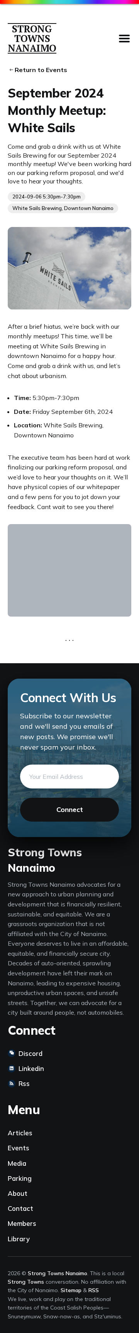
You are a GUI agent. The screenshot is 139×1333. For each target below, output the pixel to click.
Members (22, 1223)
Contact (20, 1208)
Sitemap (71, 1290)
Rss (24, 1083)
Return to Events (40, 70)
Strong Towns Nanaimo (32, 38)
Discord (30, 1053)
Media (17, 1163)
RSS (93, 1290)
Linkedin (31, 1068)
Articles (20, 1133)
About (17, 1193)
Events (18, 1148)
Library (19, 1239)
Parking (20, 1178)
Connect (69, 809)
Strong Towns (26, 1281)
